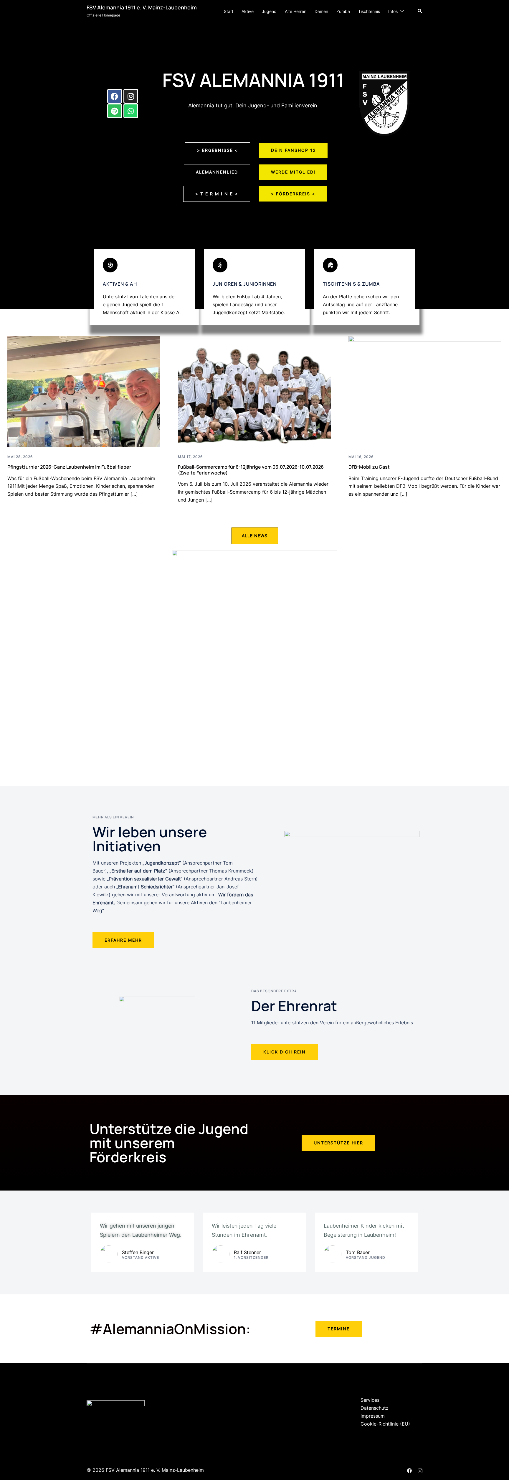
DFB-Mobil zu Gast (369, 467)
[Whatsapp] (130, 111)
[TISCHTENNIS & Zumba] (330, 265)
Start (228, 11)
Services (370, 1400)
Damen (321, 11)
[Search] (420, 11)
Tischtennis (369, 11)
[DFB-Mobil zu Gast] (424, 391)
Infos (393, 11)
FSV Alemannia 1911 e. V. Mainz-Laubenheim (142, 7)
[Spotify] (114, 111)
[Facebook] (114, 96)
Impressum (373, 1416)
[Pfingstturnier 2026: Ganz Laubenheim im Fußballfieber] (83, 391)
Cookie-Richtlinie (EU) (385, 1424)
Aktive (248, 11)
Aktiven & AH (120, 284)
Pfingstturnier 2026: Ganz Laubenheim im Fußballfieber (69, 467)
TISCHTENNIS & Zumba (351, 284)
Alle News (254, 535)
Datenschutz (375, 1408)
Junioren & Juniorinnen (245, 284)
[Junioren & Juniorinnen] (220, 265)
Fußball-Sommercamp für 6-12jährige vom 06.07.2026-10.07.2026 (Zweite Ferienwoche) (251, 470)
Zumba (343, 11)
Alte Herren (295, 11)
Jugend (269, 11)
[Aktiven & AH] (110, 265)
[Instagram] (130, 96)
